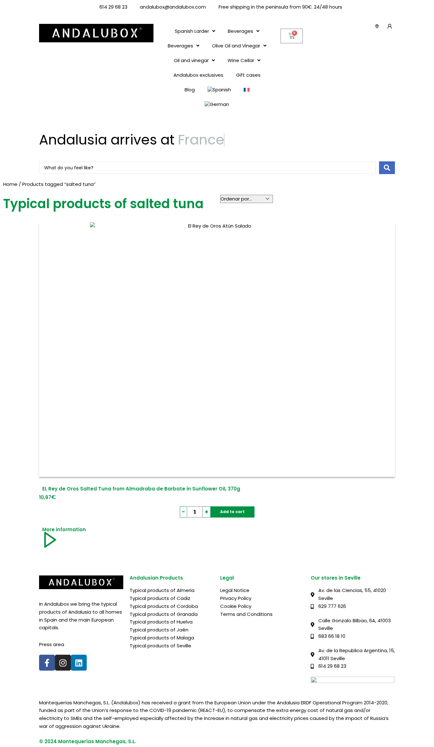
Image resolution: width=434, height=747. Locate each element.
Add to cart (232, 511)
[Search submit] (387, 167)
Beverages (240, 31)
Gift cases (248, 75)
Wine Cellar (240, 60)
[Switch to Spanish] (219, 89)
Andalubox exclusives (198, 75)
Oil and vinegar (191, 60)
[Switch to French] (246, 89)
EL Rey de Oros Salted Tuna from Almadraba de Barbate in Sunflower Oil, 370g (141, 488)
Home (10, 184)
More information (64, 529)
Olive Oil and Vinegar (236, 45)
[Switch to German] (216, 104)
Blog (190, 89)
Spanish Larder (192, 31)
